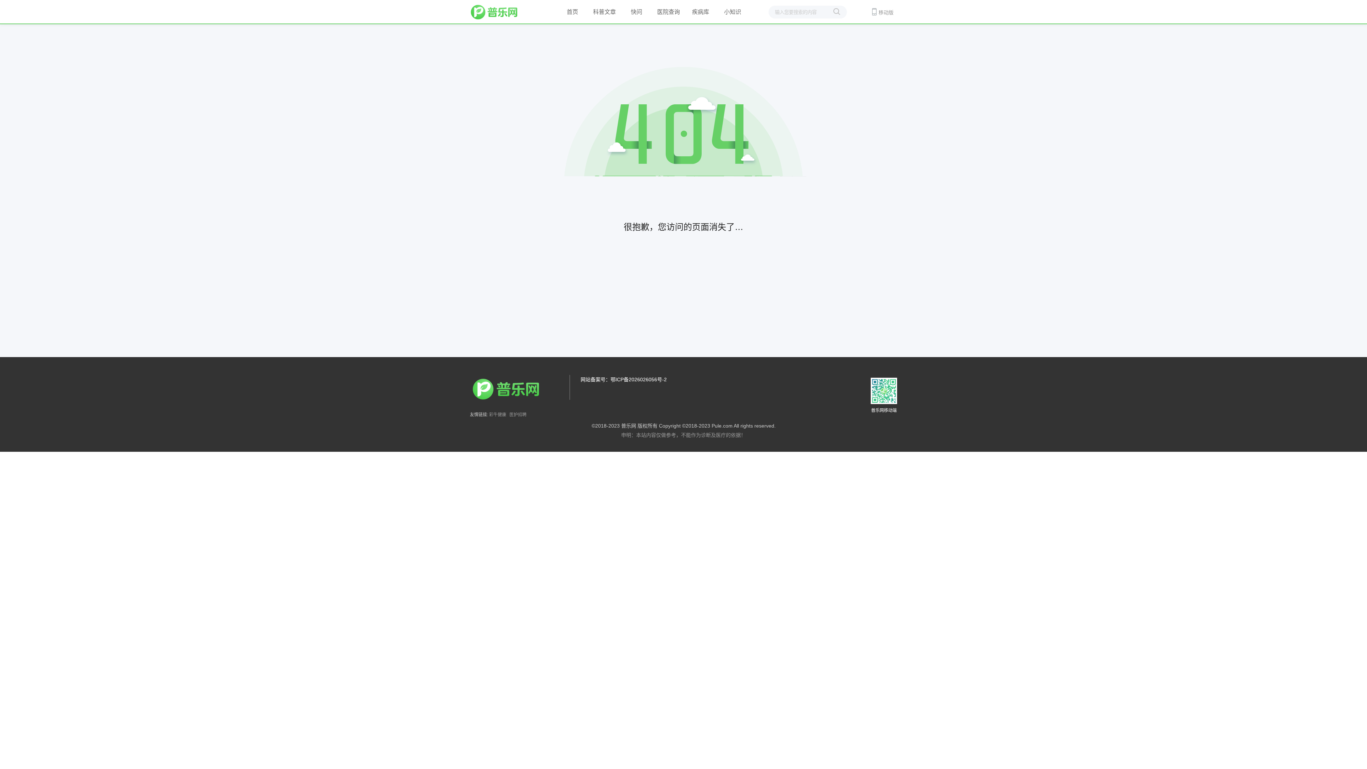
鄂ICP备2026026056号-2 (639, 379)
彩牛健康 (497, 414)
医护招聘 (518, 414)
